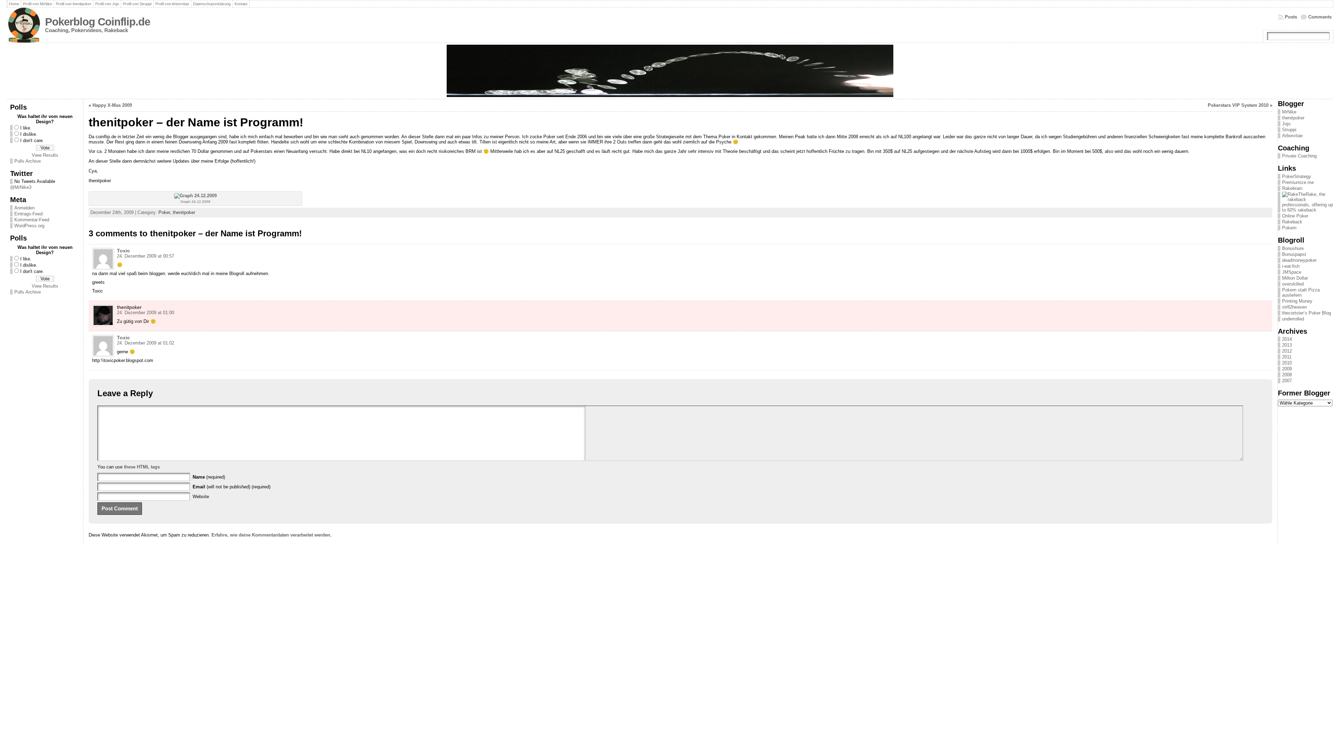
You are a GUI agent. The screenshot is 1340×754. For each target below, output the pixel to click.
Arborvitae (1292, 135)
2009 (1287, 368)
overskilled (1293, 284)
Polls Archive (27, 161)
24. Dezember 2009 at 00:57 (145, 256)
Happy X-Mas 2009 (112, 105)
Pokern (1289, 227)
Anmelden (24, 207)
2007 (1287, 380)
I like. (25, 128)
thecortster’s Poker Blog (1306, 313)
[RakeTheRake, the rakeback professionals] (1307, 210)
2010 (1287, 362)
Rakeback (1292, 221)
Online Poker (1295, 216)
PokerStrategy (1296, 176)
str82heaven (1294, 307)
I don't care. (32, 140)
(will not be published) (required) (231, 486)
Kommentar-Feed (31, 219)
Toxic (123, 250)
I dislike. (28, 134)
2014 (1287, 339)
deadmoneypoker (1299, 260)
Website (201, 496)
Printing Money (1297, 301)
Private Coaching (1299, 155)
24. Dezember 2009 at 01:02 (145, 343)
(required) (209, 477)
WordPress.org (29, 225)
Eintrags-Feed (28, 213)
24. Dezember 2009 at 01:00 (145, 312)
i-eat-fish (1291, 266)
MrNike (1289, 111)
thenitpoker (184, 212)
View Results (45, 155)
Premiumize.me (1298, 182)
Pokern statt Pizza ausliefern (1301, 292)
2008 (1287, 374)
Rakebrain (1292, 188)
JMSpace (1291, 272)
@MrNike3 (20, 187)
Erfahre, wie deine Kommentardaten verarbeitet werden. (271, 535)
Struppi (1289, 129)
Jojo (1286, 123)
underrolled (1293, 318)
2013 (1287, 345)
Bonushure (1293, 248)
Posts (1291, 17)
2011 (1286, 357)
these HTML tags (142, 467)
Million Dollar (1295, 278)
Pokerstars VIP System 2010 (1238, 105)
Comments (1320, 17)
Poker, (165, 212)
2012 (1287, 351)
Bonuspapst (1294, 254)
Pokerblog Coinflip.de (97, 22)
